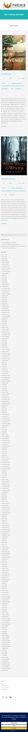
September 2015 (6, 490)
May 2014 (4, 520)
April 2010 (4, 611)
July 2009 (4, 627)
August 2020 (5, 383)
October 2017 (5, 444)
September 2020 (6, 381)
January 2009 (5, 639)
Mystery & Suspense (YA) (16, 83)
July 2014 (4, 516)
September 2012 (6, 557)
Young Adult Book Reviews (19, 190)
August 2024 (5, 295)
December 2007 (6, 663)
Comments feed (5, 687)
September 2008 (6, 646)
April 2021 (4, 368)
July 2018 (4, 427)
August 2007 (5, 670)
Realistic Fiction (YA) (6, 86)
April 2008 (4, 655)
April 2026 (4, 258)
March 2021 (5, 370)
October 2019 (5, 401)
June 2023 (4, 321)
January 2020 (5, 396)
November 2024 (6, 290)
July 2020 (4, 384)
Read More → (4, 126)
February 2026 (5, 262)
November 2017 (6, 442)
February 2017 (5, 459)
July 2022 (4, 340)
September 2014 (6, 512)
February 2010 (5, 614)
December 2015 (6, 485)
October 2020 (5, 379)
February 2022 (5, 349)
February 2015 (5, 503)
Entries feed (4, 686)
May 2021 (4, 366)
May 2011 (4, 587)
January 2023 (5, 331)
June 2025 (4, 277)
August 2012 (5, 559)
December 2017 (6, 440)
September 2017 (6, 446)
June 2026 (4, 255)
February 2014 (5, 525)
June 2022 (4, 342)
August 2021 (5, 360)
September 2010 (6, 601)
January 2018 (5, 438)
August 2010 (5, 603)
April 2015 (4, 499)
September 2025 (6, 271)
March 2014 (5, 524)
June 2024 (4, 299)
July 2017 (4, 449)
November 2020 (6, 377)
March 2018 (5, 435)
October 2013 (5, 533)
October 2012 (5, 555)
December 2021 (6, 353)
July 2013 (4, 538)
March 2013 (5, 546)
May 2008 (4, 653)
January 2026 (5, 264)
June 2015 (4, 496)
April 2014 (4, 522)
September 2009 (6, 624)
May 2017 (4, 453)
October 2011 (5, 577)
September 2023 (6, 316)
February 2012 (5, 570)
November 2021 (6, 355)
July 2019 (4, 407)
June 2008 (4, 652)
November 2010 (6, 598)
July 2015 (4, 494)
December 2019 (6, 397)
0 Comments (18, 88)
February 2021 (5, 371)
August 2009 (5, 626)
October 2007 (5, 666)
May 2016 (4, 475)
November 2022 (6, 334)
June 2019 (4, 409)
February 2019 (5, 414)
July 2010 (4, 605)
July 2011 (4, 583)
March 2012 (5, 568)
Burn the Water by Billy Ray (8, 248)
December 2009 (6, 618)
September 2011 (6, 579)
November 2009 (6, 620)
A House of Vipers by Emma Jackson (11, 244)
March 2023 (5, 327)
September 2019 (6, 403)
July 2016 (4, 472)
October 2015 (5, 488)
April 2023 (4, 325)
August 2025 (5, 273)
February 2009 (5, 637)
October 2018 (5, 422)
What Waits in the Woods (8, 179)
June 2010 (4, 607)
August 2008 (5, 648)
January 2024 (5, 308)
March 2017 (5, 457)
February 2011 (5, 592)
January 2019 (5, 416)
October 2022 (5, 336)
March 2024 (5, 305)
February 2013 (5, 548)
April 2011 (4, 588)
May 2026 (4, 256)
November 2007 (6, 665)
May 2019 (4, 410)
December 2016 (6, 462)
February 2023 (5, 329)
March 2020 (5, 392)
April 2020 (4, 390)
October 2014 (5, 511)
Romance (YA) (14, 86)
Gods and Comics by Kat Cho (9, 242)
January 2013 (5, 550)
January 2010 (5, 616)
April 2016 (4, 477)
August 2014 (5, 514)
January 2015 (5, 505)
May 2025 (4, 279)
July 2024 (4, 297)
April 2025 (4, 281)
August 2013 (5, 537)
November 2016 (6, 464)
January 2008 (5, 661)
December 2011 (6, 574)
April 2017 (4, 455)
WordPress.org (4, 689)
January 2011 (5, 594)
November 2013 (6, 531)
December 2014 (6, 507)
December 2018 (6, 418)
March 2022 (5, 347)
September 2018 (6, 423)
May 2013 (4, 542)
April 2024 (4, 303)
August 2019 (5, 405)
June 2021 (4, 364)
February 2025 (5, 284)
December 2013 (6, 529)
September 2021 (6, 358)
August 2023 (5, 318)
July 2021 (4, 362)
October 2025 (5, 269)
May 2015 (4, 498)
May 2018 (4, 431)
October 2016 (5, 466)
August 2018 (5, 425)
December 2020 (6, 375)
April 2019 (4, 412)
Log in (2, 684)
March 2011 (5, 590)
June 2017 (4, 451)
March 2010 (5, 613)
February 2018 (5, 436)
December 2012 (6, 551)
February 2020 (5, 394)
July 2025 (4, 275)
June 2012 (4, 563)
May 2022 (4, 344)
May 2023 (4, 323)
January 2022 (5, 351)
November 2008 (6, 642)
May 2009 (4, 631)
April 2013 (4, 544)
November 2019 (6, 399)
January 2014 (5, 527)
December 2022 (6, 333)
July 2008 (4, 650)
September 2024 (6, 294)
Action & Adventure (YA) (17, 188)
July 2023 (4, 320)
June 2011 (4, 585)
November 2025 (6, 268)
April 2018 (4, 433)
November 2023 (6, 312)
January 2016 (5, 483)
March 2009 (5, 635)
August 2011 (5, 581)
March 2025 (5, 282)
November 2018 (6, 420)
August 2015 (5, 492)
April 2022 (4, 345)
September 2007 (6, 668)
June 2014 (4, 518)
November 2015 (6, 486)
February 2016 (5, 481)
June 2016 (4, 473)
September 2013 (6, 535)
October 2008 (5, 644)
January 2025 (5, 286)
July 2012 (4, 561)
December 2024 (6, 288)
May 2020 (4, 388)
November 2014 (6, 509)
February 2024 (5, 307)
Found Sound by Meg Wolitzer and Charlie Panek (14, 246)
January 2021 (5, 373)
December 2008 (6, 640)
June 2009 (4, 629)
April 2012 (4, 566)
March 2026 (5, 260)
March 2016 (5, 479)
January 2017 (5, 460)
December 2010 (6, 596)
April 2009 (4, 633)
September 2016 (6, 468)
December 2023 (6, 310)
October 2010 (5, 600)
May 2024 (4, 301)
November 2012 (6, 553)
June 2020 (4, 386)
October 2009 (5, 622)
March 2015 (5, 501)
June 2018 (4, 429)
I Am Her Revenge (6, 74)
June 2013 (4, 540)
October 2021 (5, 357)
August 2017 (5, 448)
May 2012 (4, 564)
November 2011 (6, 575)
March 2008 (5, 657)
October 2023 (5, 314)
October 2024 (5, 292)
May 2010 (4, 609)
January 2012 (5, 572)
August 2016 (5, 470)
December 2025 (6, 266)
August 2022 (5, 338)
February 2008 (5, 659)
